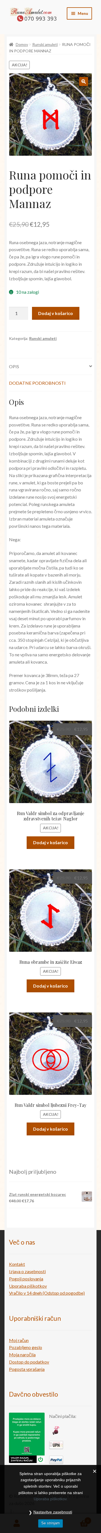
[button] (83, 81)
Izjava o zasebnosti (27, 1271)
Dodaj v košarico (55, 313)
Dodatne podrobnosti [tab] (37, 383)
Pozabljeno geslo (25, 1347)
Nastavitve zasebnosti (52, 1512)
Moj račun (19, 1340)
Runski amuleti (45, 44)
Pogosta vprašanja (27, 1369)
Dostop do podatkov (29, 1361)
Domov (22, 44)
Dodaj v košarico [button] (50, 842)
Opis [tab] (14, 366)
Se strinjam (50, 1523)
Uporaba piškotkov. (51, 1499)
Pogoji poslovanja (26, 1278)
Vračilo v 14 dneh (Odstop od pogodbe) (47, 1293)
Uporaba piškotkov (28, 1286)
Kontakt (17, 1264)
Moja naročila (22, 1354)
